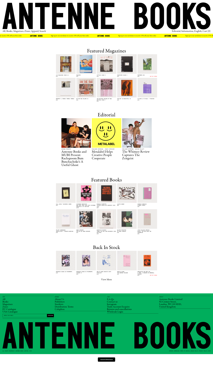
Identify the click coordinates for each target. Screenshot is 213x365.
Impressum (176, 351)
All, (4, 31)
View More (106, 279)
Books (5, 302)
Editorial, (176, 31)
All (3, 299)
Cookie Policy (194, 351)
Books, (9, 31)
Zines (5, 307)
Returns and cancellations (119, 309)
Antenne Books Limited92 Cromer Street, (170, 300)
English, (198, 31)
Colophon (60, 309)
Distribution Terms (64, 307)
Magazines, (18, 31)
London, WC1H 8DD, (170, 304)
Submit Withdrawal (106, 359)
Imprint (171, 351)
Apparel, (35, 31)
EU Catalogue (9, 309)
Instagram (111, 304)
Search (43, 31)
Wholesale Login (115, 312)
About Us (59, 299)
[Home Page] (106, 15)
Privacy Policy (203, 351)
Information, (187, 31)
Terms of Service (185, 351)
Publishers (60, 302)
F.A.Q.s (110, 299)
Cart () (207, 31)
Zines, (27, 31)
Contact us (112, 302)
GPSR (209, 351)
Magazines (7, 304)
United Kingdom (167, 307)
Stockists (59, 304)
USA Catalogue (10, 312)
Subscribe (50, 315)
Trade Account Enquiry (118, 307)
